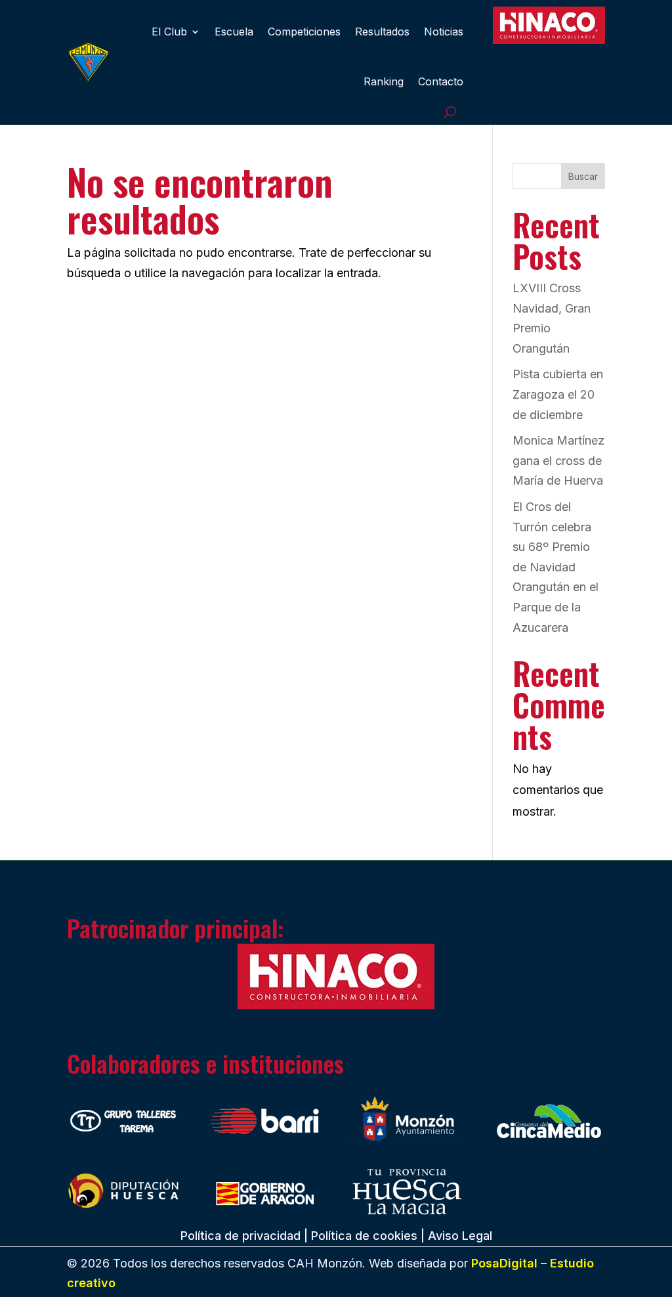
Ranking (384, 81)
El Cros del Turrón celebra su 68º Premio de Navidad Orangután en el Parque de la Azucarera (555, 567)
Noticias (443, 31)
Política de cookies (364, 1235)
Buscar (583, 176)
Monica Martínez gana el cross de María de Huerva (558, 460)
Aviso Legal (460, 1235)
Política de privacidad (240, 1235)
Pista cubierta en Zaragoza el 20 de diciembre (558, 394)
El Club (169, 31)
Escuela (234, 31)
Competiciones (304, 31)
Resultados (382, 31)
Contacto (440, 81)
